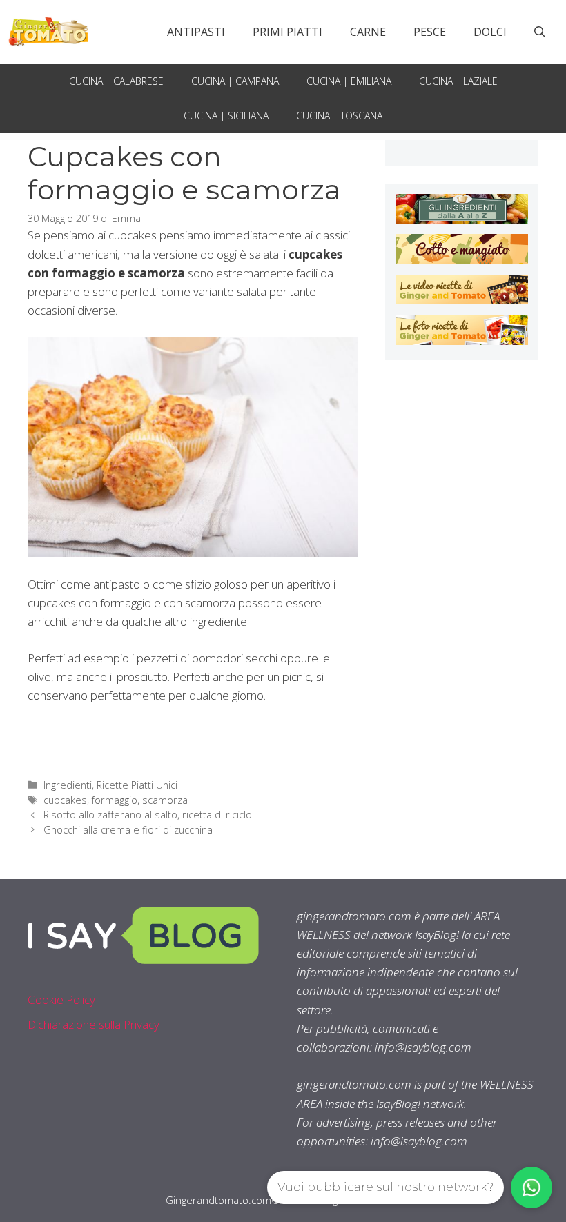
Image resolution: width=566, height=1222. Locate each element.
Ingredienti (67, 784)
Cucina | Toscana (339, 115)
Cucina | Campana (235, 81)
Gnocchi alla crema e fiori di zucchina (128, 829)
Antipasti (196, 31)
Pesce (429, 31)
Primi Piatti (287, 31)
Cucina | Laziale (458, 81)
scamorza (165, 800)
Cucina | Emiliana (348, 81)
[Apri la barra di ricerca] (539, 31)
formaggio (114, 800)
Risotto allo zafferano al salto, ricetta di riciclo (147, 814)
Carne (368, 31)
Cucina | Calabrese (116, 81)
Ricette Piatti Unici (137, 784)
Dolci (490, 31)
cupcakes (65, 800)
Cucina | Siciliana (226, 115)
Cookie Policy (61, 999)
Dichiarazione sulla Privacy (93, 1024)
